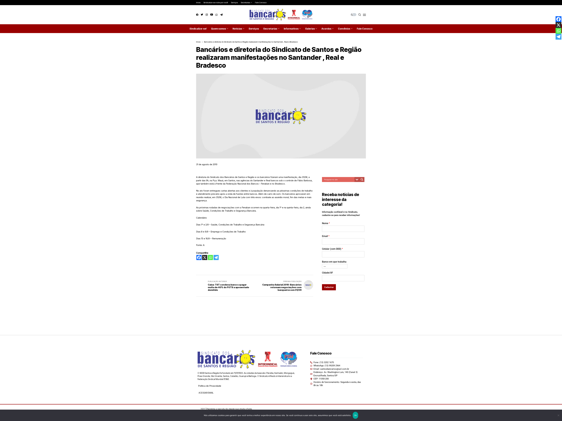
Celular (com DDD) (332, 248)
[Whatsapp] (210, 257)
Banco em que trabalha (334, 261)
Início (198, 42)
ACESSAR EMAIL (206, 392)
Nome (326, 223)
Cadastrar (329, 287)
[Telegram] (216, 257)
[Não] (558, 415)
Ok (355, 415)
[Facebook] (199, 257)
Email (325, 236)
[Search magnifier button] (361, 179)
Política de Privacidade (209, 385)
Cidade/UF (327, 272)
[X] (204, 257)
